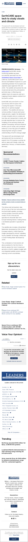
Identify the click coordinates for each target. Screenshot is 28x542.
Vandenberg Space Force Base (11, 77)
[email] (19, 44)
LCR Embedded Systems (9, 410)
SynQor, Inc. (5, 424)
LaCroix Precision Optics (9, 408)
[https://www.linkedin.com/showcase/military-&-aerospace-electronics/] (14, 518)
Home (3, 11)
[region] (14, 342)
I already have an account (14, 361)
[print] (25, 44)
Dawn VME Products (8, 389)
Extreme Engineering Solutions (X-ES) (12, 401)
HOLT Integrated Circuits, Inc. (10, 405)
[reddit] (16, 44)
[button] (3, 4)
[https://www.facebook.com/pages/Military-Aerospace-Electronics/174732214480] (12, 518)
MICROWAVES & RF (14, 525)
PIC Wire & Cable (7, 419)
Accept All (14, 539)
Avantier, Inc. (5, 387)
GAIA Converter (6, 403)
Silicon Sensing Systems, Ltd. (10, 422)
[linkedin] (11, 44)
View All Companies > (14, 432)
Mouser (4, 415)
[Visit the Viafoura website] (22, 345)
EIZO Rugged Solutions (8, 396)
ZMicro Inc (5, 429)
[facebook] (9, 44)
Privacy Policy (16, 535)
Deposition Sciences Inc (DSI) (10, 392)
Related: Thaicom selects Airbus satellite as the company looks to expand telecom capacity (13, 202)
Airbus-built (5, 71)
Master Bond (5, 412)
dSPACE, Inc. (6, 394)
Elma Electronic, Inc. (7, 399)
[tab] (6, 339)
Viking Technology (7, 426)
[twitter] (14, 44)
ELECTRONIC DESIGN (14, 527)
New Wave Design (7, 417)
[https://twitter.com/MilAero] (15, 518)
